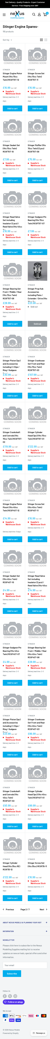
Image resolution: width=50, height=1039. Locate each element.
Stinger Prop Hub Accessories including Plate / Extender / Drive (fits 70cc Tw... (37, 295)
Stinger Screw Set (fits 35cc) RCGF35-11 (37, 864)
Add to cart (12, 108)
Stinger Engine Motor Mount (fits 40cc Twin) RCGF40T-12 (12, 507)
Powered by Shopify (10, 1033)
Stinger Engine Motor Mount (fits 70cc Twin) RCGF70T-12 (12, 76)
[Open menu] (4, 15)
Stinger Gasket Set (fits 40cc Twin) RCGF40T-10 (11, 579)
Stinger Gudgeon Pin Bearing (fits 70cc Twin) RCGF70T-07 (37, 220)
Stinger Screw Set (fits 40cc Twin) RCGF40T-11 (36, 507)
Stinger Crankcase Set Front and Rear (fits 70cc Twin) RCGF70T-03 (36, 365)
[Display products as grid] (41, 40)
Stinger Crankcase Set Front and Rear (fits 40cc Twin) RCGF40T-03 (36, 724)
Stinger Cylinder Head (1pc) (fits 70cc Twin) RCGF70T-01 (37, 435)
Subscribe (12, 973)
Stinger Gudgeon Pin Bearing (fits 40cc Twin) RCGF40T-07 (12, 650)
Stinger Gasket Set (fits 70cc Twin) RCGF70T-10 (11, 148)
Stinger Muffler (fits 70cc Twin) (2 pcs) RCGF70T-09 (37, 148)
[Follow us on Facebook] (5, 996)
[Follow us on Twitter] (10, 996)
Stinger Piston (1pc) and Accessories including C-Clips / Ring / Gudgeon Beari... (12, 367)
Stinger (6, 69)
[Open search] (33, 14)
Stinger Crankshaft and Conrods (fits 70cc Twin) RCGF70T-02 (12, 437)
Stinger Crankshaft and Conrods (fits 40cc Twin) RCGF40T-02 (11, 796)
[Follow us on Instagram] (15, 996)
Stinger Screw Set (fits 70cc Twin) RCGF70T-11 (36, 76)
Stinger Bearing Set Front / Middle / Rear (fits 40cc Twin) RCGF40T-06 (37, 652)
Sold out (37, 324)
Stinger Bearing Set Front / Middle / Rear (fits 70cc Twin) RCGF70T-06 (12, 293)
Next (42, 909)
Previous (10, 909)
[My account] (39, 14)
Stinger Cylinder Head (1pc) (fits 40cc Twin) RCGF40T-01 (37, 794)
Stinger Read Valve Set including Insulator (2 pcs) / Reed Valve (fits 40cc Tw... (12, 223)
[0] (45, 14)
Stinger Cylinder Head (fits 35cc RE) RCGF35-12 (11, 866)
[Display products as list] (46, 40)
